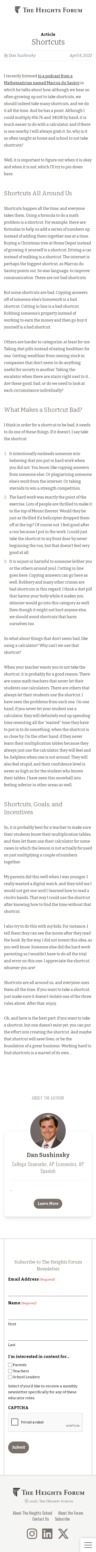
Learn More (48, 1203)
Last (12, 1345)
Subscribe (62, 1519)
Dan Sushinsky (22, 55)
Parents (20, 1365)
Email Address (31, 1279)
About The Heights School (32, 1513)
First (12, 1324)
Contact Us (40, 1519)
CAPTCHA (18, 1407)
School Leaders (26, 1377)
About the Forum (70, 1513)
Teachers (21, 1371)
